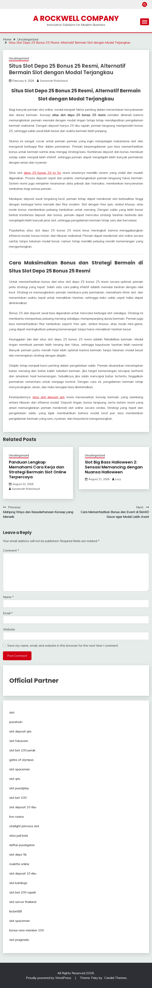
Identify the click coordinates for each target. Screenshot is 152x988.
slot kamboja (18, 883)
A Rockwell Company (76, 18)
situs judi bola (18, 835)
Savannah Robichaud (54, 80)
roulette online (19, 864)
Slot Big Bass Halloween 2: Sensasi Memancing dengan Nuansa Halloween (114, 467)
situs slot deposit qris (48, 397)
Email (8, 613)
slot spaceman (19, 769)
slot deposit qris (20, 731)
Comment (11, 550)
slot (11, 712)
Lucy (118, 479)
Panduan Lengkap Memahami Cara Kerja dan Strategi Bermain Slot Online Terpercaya (37, 469)
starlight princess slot (24, 826)
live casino (16, 816)
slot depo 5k (18, 854)
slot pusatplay (19, 788)
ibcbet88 (15, 911)
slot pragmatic (19, 940)
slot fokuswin (18, 741)
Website (9, 629)
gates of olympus (21, 760)
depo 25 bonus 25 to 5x (42, 173)
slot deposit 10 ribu (22, 807)
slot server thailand (22, 902)
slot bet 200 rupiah (22, 892)
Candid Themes (115, 978)
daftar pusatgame (22, 845)
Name (8, 597)
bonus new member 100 (26, 930)
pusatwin (15, 722)
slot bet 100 (18, 798)
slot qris (14, 779)
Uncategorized (19, 58)
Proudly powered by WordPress (49, 978)
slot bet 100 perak (22, 750)
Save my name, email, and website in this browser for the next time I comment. (63, 645)
